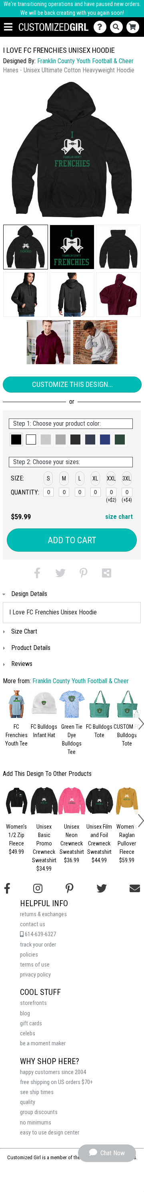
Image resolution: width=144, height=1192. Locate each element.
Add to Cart (72, 540)
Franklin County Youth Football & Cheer (85, 61)
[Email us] (135, 889)
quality (27, 1102)
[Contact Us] (102, 27)
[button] (26, 247)
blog (25, 1013)
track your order (38, 944)
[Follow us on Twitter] (101, 889)
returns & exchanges (43, 914)
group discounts (39, 1112)
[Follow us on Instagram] (37, 889)
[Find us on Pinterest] (70, 889)
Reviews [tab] (21, 664)
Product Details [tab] (30, 648)
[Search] (118, 27)
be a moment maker (43, 1043)
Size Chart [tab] (24, 631)
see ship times (37, 1092)
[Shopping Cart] (134, 27)
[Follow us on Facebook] (7, 889)
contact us (32, 924)
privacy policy (35, 974)
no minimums (35, 1122)
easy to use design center (49, 1132)
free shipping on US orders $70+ (56, 1082)
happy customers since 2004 (53, 1072)
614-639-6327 (40, 934)
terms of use (35, 964)
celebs (27, 1033)
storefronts (33, 1003)
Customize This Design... (72, 384)
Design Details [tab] (29, 594)
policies (29, 954)
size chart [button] (119, 516)
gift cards (31, 1023)
